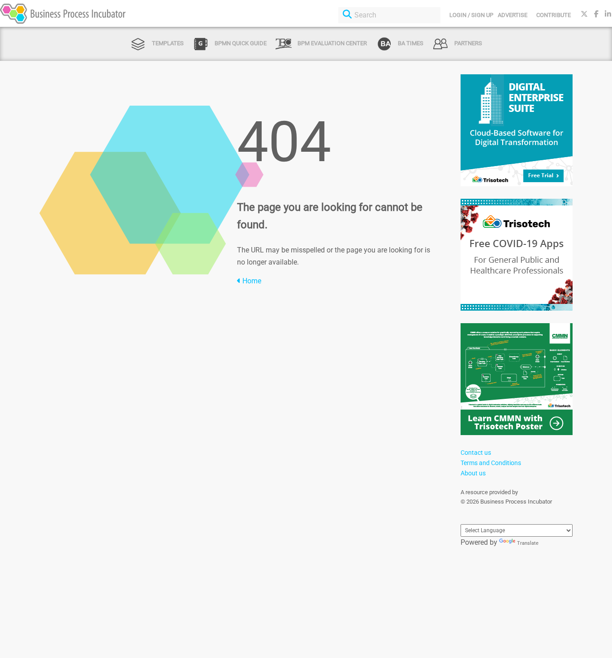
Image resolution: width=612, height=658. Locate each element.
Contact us (476, 452)
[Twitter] (584, 14)
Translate (528, 543)
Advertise (512, 15)
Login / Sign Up (471, 15)
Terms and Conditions (491, 462)
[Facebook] (596, 14)
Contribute (553, 15)
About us (473, 473)
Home (251, 281)
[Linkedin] (608, 14)
